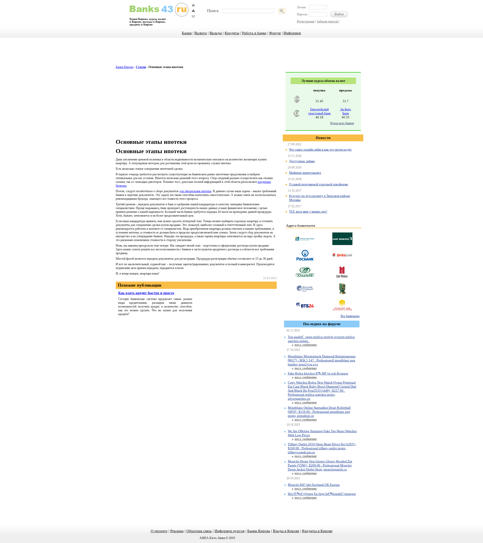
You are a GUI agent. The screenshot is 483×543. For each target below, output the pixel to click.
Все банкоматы (350, 316)
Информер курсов (230, 531)
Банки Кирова (124, 67)
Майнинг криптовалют (305, 173)
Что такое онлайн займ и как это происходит (320, 149)
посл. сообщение (306, 345)
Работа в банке (254, 33)
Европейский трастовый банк (319, 111)
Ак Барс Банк (345, 111)
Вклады (216, 33)
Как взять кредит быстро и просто (146, 293)
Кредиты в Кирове (317, 531)
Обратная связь (199, 531)
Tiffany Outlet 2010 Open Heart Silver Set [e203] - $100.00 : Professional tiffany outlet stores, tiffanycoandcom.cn (322, 448)
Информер (292, 33)
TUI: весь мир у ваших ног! (308, 211)
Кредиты (232, 33)
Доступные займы (302, 161)
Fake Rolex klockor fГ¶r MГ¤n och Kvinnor (318, 373)
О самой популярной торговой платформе (318, 184)
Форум (275, 33)
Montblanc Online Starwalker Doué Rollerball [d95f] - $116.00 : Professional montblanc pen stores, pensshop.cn (319, 412)
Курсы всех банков (342, 123)
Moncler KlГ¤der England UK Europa (314, 485)
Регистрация (305, 21)
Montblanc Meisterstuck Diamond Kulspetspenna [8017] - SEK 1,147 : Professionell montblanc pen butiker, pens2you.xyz (321, 360)
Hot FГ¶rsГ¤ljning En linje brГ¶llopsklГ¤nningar (322, 494)
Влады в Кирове (286, 531)
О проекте (159, 531)
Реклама (177, 531)
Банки (187, 33)
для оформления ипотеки (195, 191)
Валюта (200, 33)
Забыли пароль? (328, 21)
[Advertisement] (241, 54)
